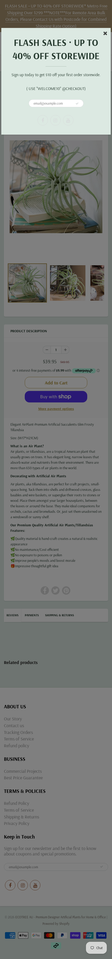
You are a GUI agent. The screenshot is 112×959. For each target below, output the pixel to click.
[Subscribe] (77, 103)
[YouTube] (68, 120)
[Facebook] (43, 120)
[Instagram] (55, 120)
